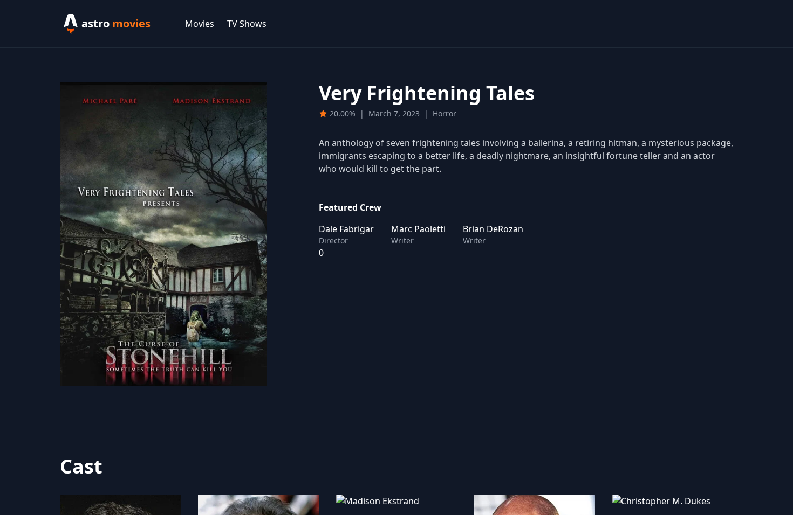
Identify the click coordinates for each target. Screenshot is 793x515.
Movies (199, 24)
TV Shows (246, 24)
